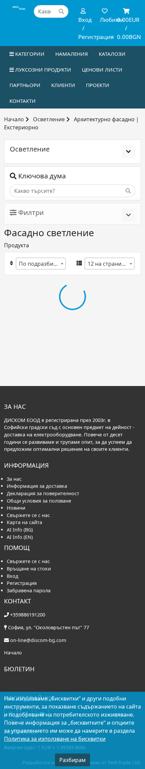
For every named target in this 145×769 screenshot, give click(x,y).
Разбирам (72, 760)
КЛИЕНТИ (63, 85)
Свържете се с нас (28, 515)
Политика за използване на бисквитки (55, 738)
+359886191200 (27, 614)
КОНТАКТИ (22, 100)
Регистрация (22, 583)
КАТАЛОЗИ (112, 53)
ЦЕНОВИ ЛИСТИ (102, 69)
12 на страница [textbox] (108, 263)
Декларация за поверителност (43, 493)
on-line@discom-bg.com (38, 640)
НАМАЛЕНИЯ (71, 53)
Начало (14, 119)
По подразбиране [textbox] (42, 263)
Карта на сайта (24, 522)
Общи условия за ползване (39, 501)
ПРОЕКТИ (97, 85)
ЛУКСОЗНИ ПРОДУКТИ (42, 69)
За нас (14, 479)
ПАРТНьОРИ (24, 85)
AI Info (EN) (20, 537)
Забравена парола (29, 590)
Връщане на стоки (29, 568)
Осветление (49, 119)
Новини (16, 508)
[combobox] (41, 263)
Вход (12, 576)
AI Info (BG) (20, 529)
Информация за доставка (37, 486)
